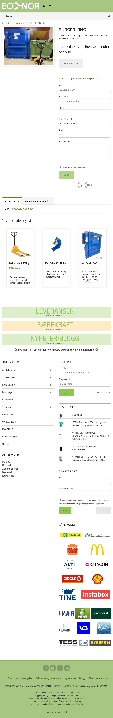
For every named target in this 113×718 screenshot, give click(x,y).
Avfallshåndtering (10, 370)
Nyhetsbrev (70, 678)
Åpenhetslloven (10, 468)
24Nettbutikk (61, 712)
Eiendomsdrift (8, 384)
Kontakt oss (7, 414)
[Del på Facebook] (81, 185)
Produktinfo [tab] (10, 201)
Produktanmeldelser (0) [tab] (36, 201)
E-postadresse (65, 96)
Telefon (62, 107)
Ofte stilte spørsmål (98, 678)
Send (66, 174)
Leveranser (7, 399)
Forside (6, 23)
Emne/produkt (65, 118)
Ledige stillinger (9, 436)
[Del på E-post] (88, 185)
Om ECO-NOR (9, 421)
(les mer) (100, 503)
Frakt (10, 678)
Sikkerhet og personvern (49, 678)
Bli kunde (7, 465)
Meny (9, 16)
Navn (61, 85)
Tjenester (6, 406)
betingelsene (79, 167)
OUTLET (6, 443)
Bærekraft (7, 472)
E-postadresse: (66, 488)
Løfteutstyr (7, 392)
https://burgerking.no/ (22, 208)
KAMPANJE (7, 429)
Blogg (82, 678)
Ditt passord (64, 379)
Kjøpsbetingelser (24, 678)
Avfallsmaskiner (9, 377)
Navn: (61, 477)
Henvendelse (65, 141)
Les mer (103, 510)
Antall (61, 130)
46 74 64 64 (69, 686)
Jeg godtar (73, 167)
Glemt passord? (104, 392)
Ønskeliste (72, 63)
